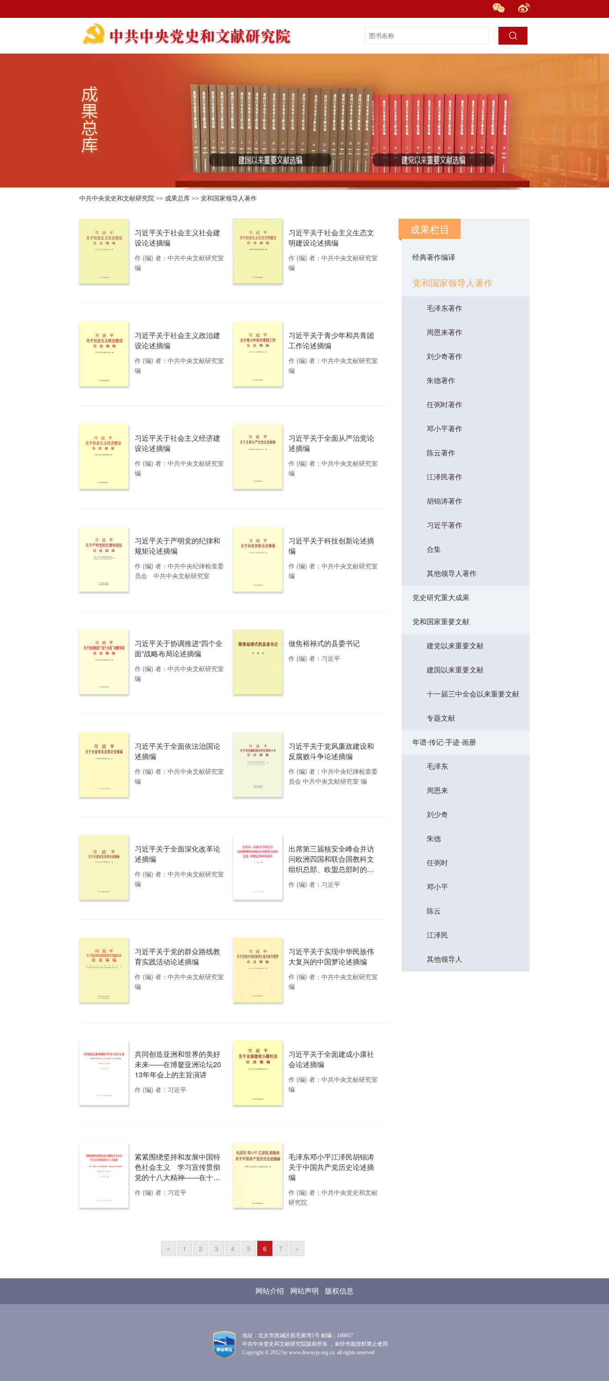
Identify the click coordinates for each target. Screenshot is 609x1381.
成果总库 (177, 198)
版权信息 (339, 1291)
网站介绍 (269, 1291)
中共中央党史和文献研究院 (116, 198)
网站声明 (304, 1291)
